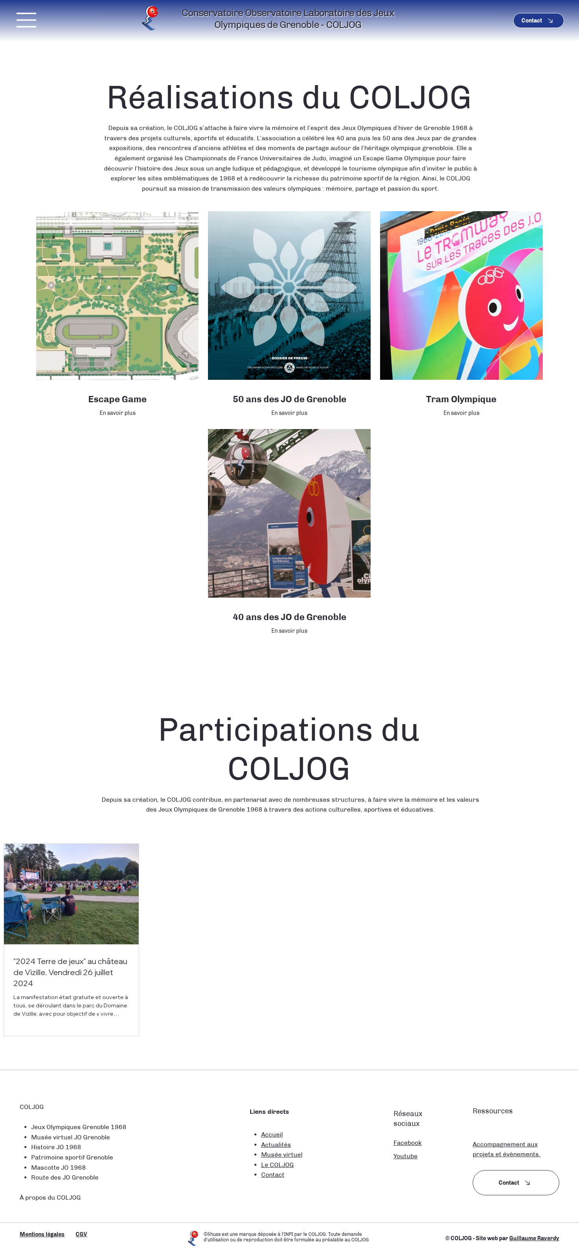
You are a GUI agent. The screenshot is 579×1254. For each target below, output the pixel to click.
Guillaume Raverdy (534, 1238)
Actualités (276, 1144)
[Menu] (27, 20)
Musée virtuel (281, 1154)
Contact (272, 1174)
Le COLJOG (277, 1165)
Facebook (407, 1142)
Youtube (405, 1156)
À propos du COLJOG (50, 1197)
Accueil (272, 1134)
